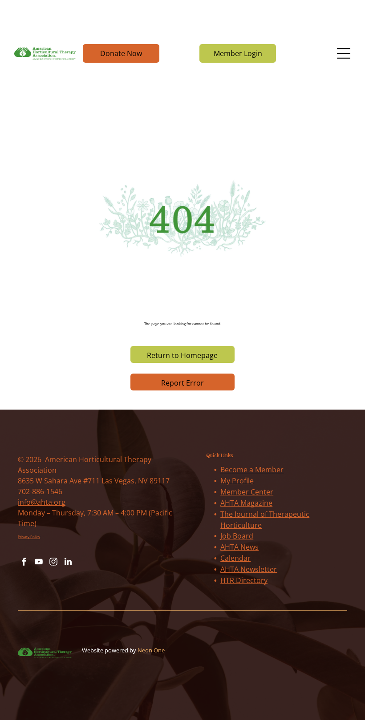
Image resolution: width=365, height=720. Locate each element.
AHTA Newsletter (248, 569)
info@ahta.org (41, 502)
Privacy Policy (29, 536)
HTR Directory (244, 580)
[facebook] (24, 562)
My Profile (237, 481)
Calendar (235, 558)
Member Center (246, 492)
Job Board (236, 536)
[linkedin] (68, 562)
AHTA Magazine (246, 503)
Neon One (151, 650)
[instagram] (53, 562)
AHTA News (239, 547)
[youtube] (38, 562)
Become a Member (252, 470)
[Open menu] (343, 53)
